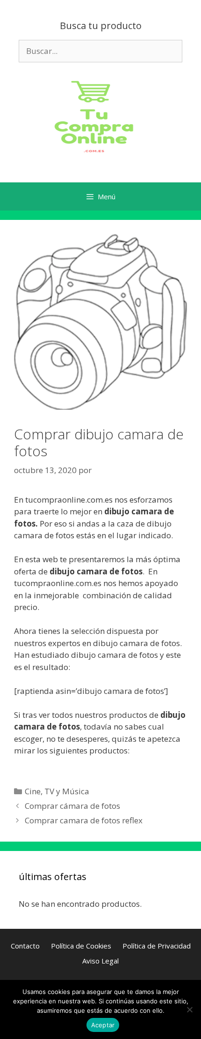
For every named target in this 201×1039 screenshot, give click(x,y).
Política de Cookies (81, 945)
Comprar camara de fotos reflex (84, 820)
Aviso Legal (100, 960)
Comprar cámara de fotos (72, 805)
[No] (189, 1009)
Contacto (25, 945)
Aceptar (103, 1025)
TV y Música (66, 791)
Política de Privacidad (156, 945)
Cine (33, 791)
